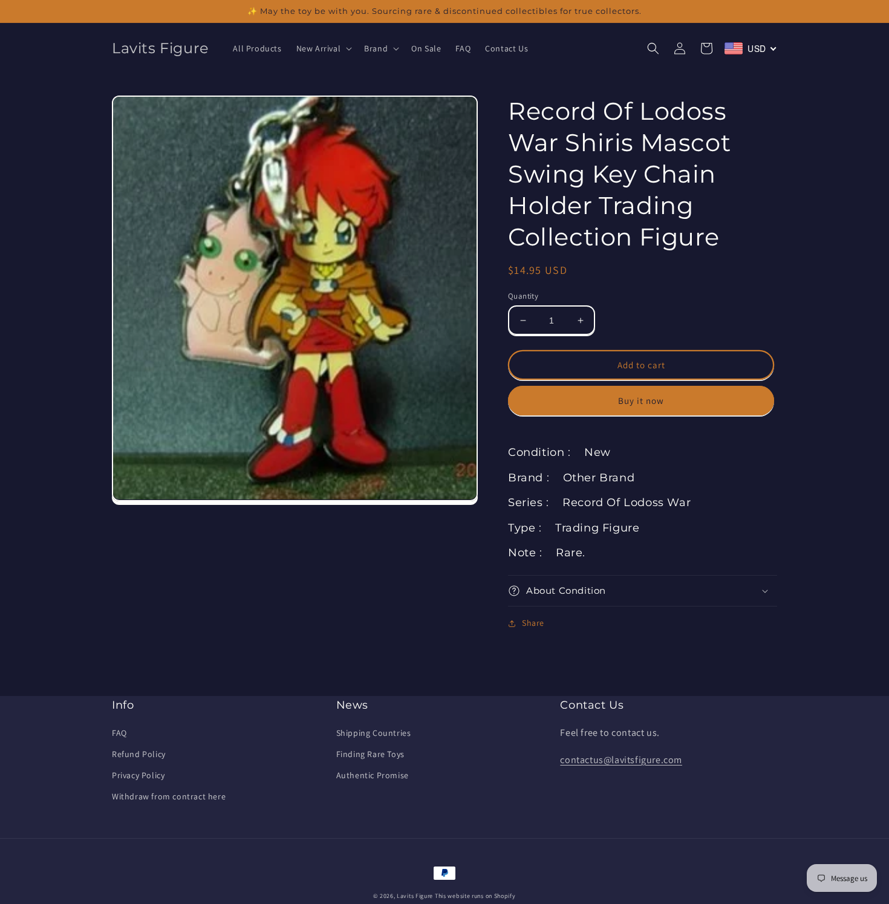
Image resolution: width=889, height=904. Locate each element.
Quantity (523, 296)
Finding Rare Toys (370, 754)
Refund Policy (139, 754)
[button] (323, 48)
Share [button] (533, 622)
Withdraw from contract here (169, 796)
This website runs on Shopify (475, 896)
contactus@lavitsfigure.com (621, 759)
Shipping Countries (373, 732)
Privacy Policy (138, 775)
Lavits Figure (415, 896)
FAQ (119, 732)
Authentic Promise (372, 775)
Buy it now (641, 400)
